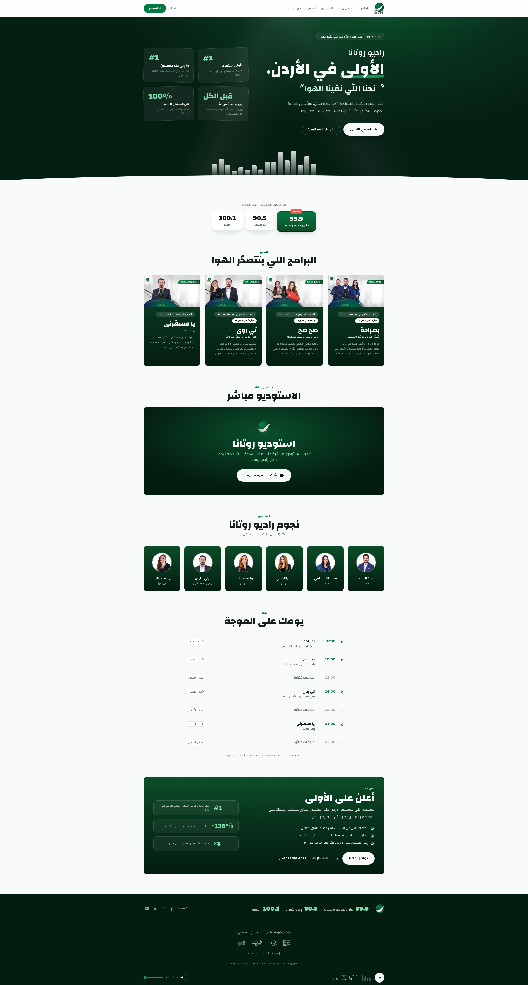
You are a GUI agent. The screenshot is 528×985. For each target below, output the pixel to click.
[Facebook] (171, 908)
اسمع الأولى (360, 129)
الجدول (311, 8)
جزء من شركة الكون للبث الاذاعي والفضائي (264, 932)
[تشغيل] (379, 978)
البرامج (364, 8)
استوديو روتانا (346, 8)
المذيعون (327, 8)
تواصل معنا (358, 858)
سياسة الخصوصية (239, 963)
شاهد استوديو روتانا (260, 475)
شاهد (180, 977)
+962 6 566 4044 (294, 858)
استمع (153, 8)
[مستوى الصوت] (167, 977)
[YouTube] (147, 908)
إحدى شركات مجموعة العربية (264, 953)
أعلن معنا (296, 8)
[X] (155, 908)
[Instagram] (163, 908)
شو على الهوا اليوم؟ (321, 129)
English (175, 8)
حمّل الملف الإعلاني (322, 858)
